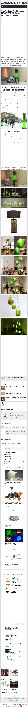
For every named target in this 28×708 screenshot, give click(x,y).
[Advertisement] (18, 28)
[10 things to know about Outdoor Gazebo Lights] (14, 684)
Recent (18, 467)
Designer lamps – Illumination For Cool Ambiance (15, 628)
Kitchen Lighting (8, 459)
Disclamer (10, 701)
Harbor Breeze (8, 456)
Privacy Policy (17, 701)
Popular (9, 467)
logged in (9, 443)
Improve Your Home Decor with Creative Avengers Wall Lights (16, 651)
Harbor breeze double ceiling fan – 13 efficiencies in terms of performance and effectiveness (13, 503)
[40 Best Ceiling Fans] (14, 672)
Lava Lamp (7, 454)
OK (21, 706)
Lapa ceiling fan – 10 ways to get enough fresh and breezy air (16, 658)
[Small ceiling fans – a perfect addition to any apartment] (5, 684)
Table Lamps (7, 461)
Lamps (6, 17)
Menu (3, 6)
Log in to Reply (23, 427)
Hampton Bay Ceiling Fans (10, 458)
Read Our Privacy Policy (15, 706)
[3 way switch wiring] (5, 672)
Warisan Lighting (14, 2)
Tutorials (7, 463)
